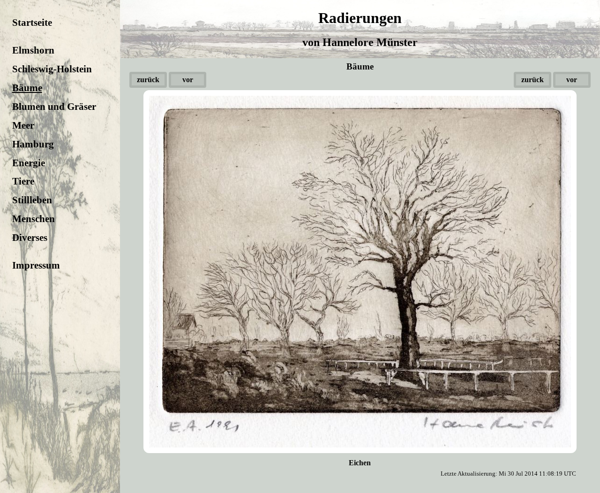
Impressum (36, 265)
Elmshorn (33, 50)
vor (187, 80)
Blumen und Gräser (54, 106)
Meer (23, 125)
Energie (28, 162)
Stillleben (32, 199)
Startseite (32, 22)
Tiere (23, 181)
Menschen (33, 218)
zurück (148, 80)
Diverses (29, 237)
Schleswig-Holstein (52, 68)
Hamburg (33, 144)
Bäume (27, 87)
